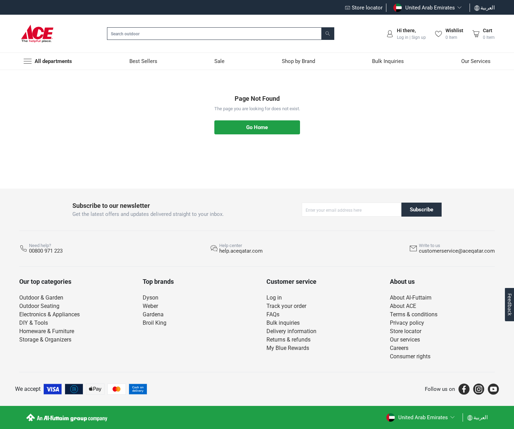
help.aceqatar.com (241, 251)
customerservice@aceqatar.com (457, 251)
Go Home (257, 127)
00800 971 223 (46, 251)
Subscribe (421, 209)
